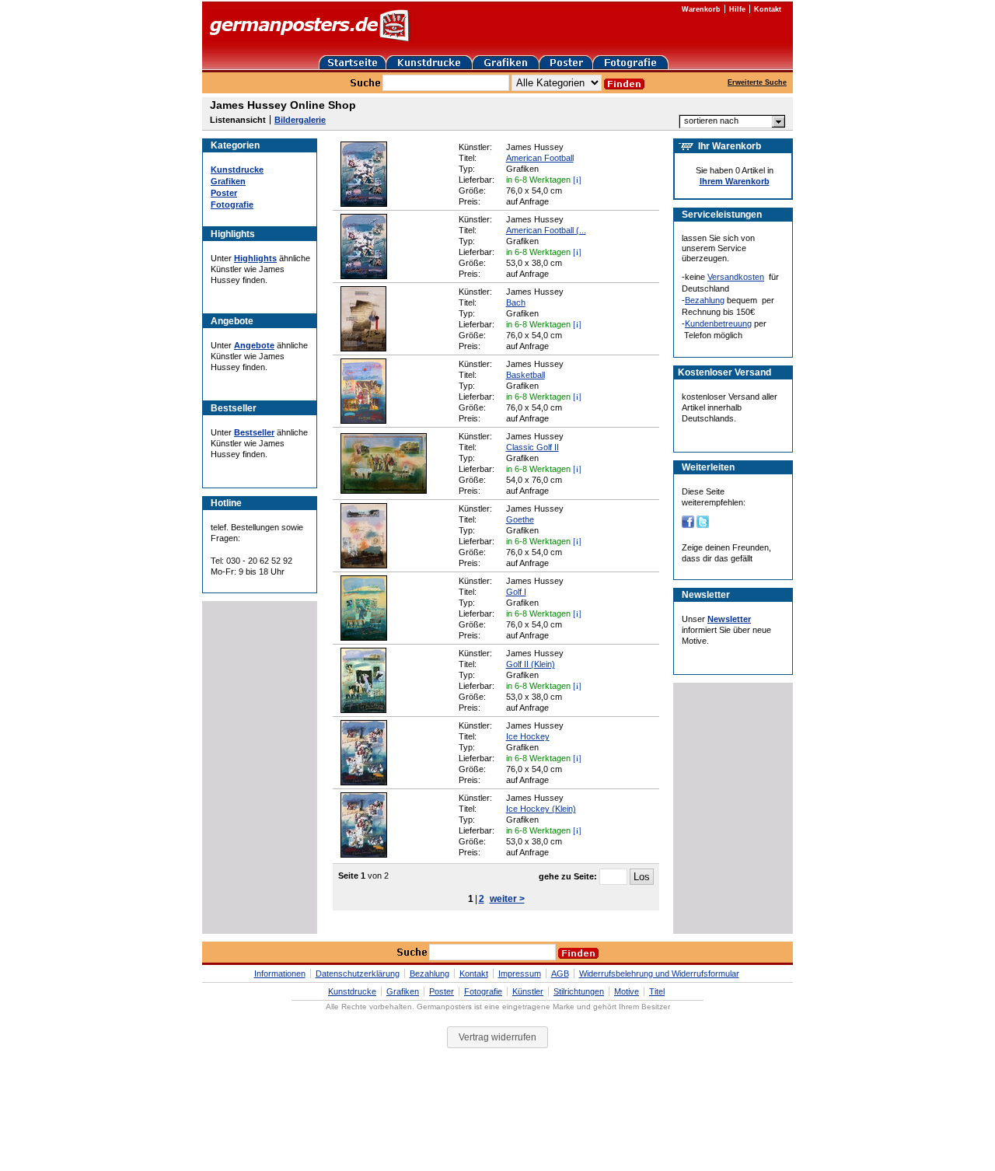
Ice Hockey (528, 736)
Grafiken (228, 181)
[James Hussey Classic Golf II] (383, 490)
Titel (657, 991)
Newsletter (729, 619)
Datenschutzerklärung (358, 973)
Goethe (520, 519)
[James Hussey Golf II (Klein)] (363, 710)
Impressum (519, 973)
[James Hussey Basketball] (363, 420)
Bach (515, 302)
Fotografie (232, 204)
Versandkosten (735, 276)
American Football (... (546, 230)
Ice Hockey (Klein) (541, 808)
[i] (577, 179)
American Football (540, 158)
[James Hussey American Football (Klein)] (363, 276)
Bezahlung (704, 300)
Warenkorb (701, 9)
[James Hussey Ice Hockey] (363, 782)
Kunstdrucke (237, 169)
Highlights (255, 258)
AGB (560, 973)
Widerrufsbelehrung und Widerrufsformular (659, 973)
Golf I (516, 591)
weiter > (507, 898)
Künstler (527, 991)
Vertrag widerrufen (497, 1037)
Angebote (254, 345)
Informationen (279, 973)
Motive (626, 991)
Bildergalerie (300, 119)
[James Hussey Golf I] (363, 637)
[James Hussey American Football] (363, 203)
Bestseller (254, 432)
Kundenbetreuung (718, 323)
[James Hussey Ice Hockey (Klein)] (363, 854)
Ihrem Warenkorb (735, 181)
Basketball (525, 374)
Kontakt (767, 9)
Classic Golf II (532, 447)
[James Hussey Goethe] (363, 565)
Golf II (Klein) (530, 664)
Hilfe (737, 9)
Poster (224, 192)
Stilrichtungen (578, 991)
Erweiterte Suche (757, 82)
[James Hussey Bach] (363, 348)
